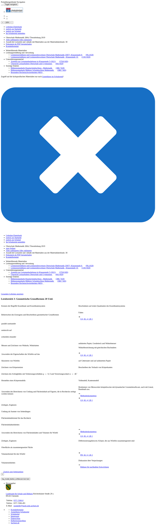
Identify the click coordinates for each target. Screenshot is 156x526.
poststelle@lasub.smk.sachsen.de (26, 506)
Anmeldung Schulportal (20, 512)
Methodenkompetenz (88, 396)
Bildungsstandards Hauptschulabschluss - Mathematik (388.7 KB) (38, 68)
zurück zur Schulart (13, 31)
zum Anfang (10, 248)
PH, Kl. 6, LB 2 (86, 455)
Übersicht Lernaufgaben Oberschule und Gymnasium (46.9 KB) (37, 64)
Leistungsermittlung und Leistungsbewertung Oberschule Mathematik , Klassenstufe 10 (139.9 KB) (50, 57)
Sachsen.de (15, 523)
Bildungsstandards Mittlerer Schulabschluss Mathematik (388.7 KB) (38, 70)
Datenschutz (15, 518)
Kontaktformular (12, 46)
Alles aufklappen (12, 40)
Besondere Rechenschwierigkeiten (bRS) (27, 72)
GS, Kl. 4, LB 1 (86, 319)
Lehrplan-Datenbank (14, 27)
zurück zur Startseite (13, 29)
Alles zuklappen (25, 40)
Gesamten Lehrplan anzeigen (12, 294)
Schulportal (15, 514)
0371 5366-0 (18, 500)
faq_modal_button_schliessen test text (15, 479)
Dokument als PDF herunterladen (19, 44)
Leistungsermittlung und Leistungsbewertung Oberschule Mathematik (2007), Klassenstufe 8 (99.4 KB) (52, 55)
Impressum (15, 516)
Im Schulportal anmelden (15, 33)
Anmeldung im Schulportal (52, 77)
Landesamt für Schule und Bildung (19, 494)
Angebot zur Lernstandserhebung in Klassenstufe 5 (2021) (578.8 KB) (39, 61)
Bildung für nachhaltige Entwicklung (94, 467)
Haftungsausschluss (18, 521)
